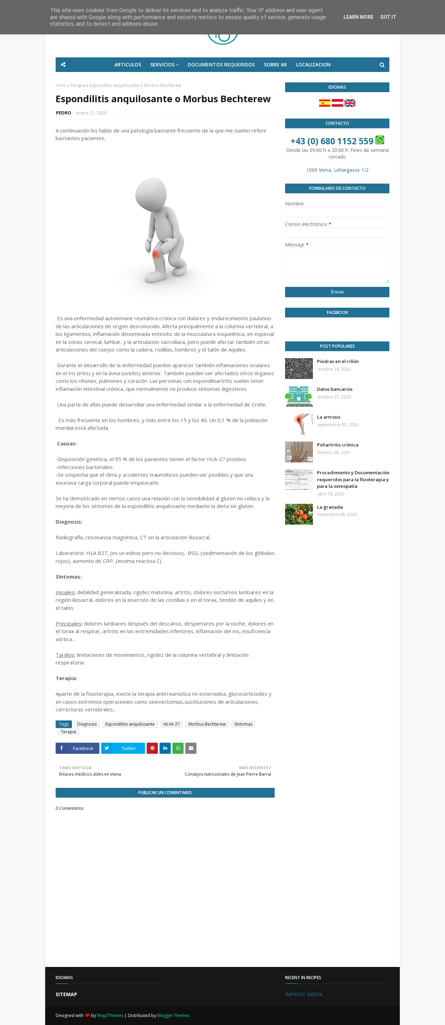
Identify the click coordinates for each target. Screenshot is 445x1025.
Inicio (61, 85)
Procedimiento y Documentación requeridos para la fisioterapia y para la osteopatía (353, 479)
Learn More (358, 17)
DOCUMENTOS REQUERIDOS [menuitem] (221, 64)
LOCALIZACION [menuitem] (313, 64)
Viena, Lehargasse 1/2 (344, 170)
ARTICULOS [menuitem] (127, 64)
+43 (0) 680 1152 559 (332, 141)
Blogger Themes (173, 1015)
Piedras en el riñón (338, 361)
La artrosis (328, 417)
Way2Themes (110, 1015)
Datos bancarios (335, 389)
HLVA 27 (171, 724)
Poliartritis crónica (337, 445)
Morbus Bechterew (207, 724)
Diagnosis (87, 724)
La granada (330, 507)
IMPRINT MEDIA (304, 994)
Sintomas (243, 724)
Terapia (78, 85)
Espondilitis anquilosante (130, 724)
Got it (388, 17)
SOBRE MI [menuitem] (275, 64)
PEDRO (63, 113)
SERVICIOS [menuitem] (162, 64)
